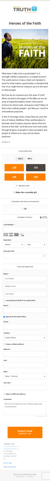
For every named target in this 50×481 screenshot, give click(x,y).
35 (36, 167)
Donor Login (7, 463)
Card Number (9, 225)
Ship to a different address (16, 394)
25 (15, 167)
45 (15, 177)
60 (36, 177)
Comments (7, 399)
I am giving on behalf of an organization (20, 300)
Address (7, 349)
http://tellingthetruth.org (11, 446)
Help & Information (9, 467)
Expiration (7, 240)
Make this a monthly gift (26, 192)
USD (20, 159)
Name (6, 274)
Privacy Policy (20, 476)
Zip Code (7, 383)
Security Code (9, 251)
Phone (5, 322)
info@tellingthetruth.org (11, 449)
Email (6, 305)
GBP (29, 159)
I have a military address (15, 344)
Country (6, 333)
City (5, 360)
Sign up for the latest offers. (16, 317)
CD (25, 209)
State (5, 372)
